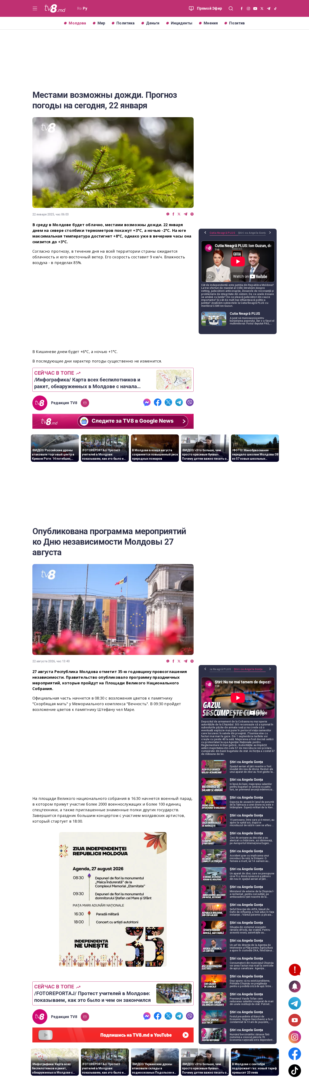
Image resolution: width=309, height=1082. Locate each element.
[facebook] (173, 214)
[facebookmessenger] (167, 214)
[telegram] (185, 214)
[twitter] (179, 214)
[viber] (192, 214)
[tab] (224, 234)
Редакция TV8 (64, 403)
